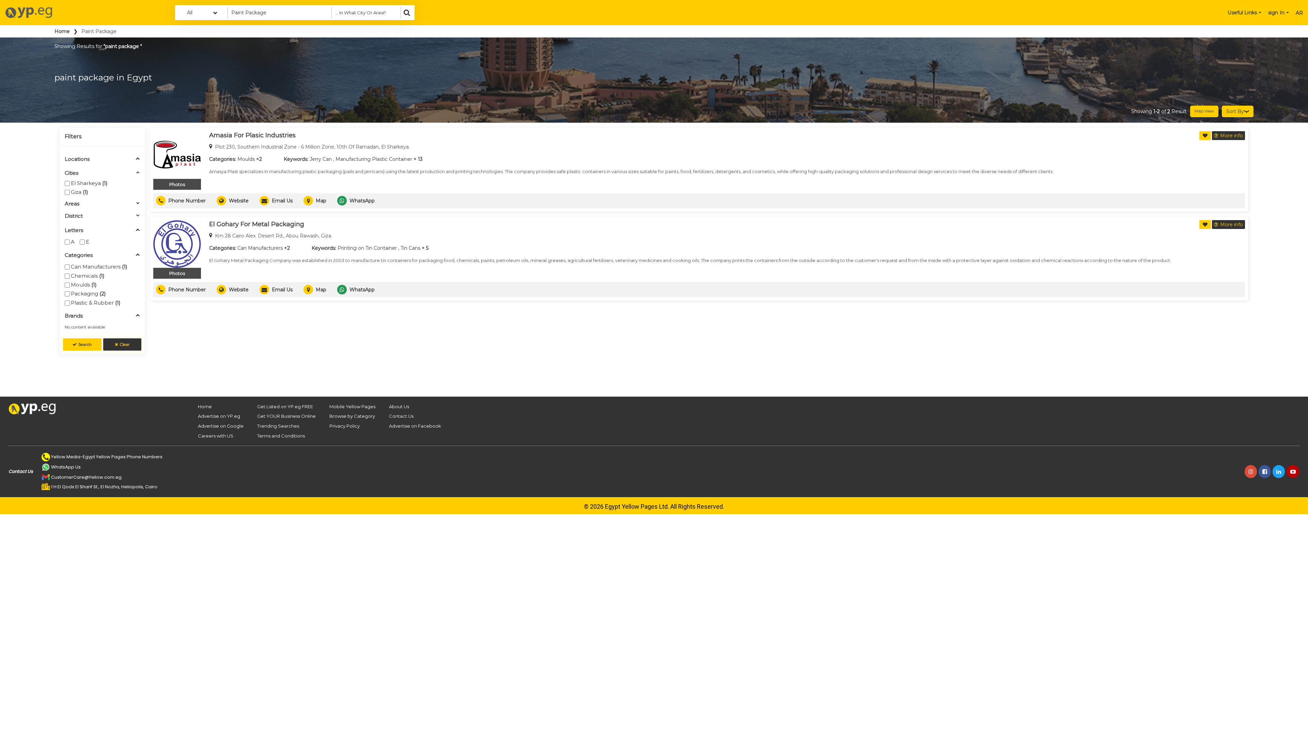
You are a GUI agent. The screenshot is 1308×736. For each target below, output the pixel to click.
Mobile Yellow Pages (352, 406)
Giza (79, 192)
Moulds (84, 284)
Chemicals (88, 276)
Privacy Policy (344, 426)
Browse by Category (352, 416)
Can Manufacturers (99, 266)
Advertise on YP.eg (219, 416)
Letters (74, 230)
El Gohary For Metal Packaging (256, 224)
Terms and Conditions (281, 436)
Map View (1204, 110)
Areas (72, 204)
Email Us (282, 201)
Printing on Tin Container (367, 248)
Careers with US (215, 436)
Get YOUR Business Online (286, 416)
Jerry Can (321, 159)
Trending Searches (278, 426)
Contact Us (401, 416)
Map (321, 201)
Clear (125, 344)
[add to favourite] (1205, 135)
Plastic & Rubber (96, 303)
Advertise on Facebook (415, 426)
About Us (399, 406)
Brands (74, 316)
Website (239, 201)
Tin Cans (410, 248)
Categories (79, 255)
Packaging (88, 293)
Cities (71, 173)
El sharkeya (89, 183)
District (74, 216)
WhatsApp (362, 201)
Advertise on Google (221, 426)
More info (1231, 136)
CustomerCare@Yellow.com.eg (86, 477)
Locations (77, 159)
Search (85, 344)
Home (62, 31)
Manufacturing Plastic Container (374, 159)
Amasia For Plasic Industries (252, 135)
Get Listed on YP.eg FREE (285, 406)
